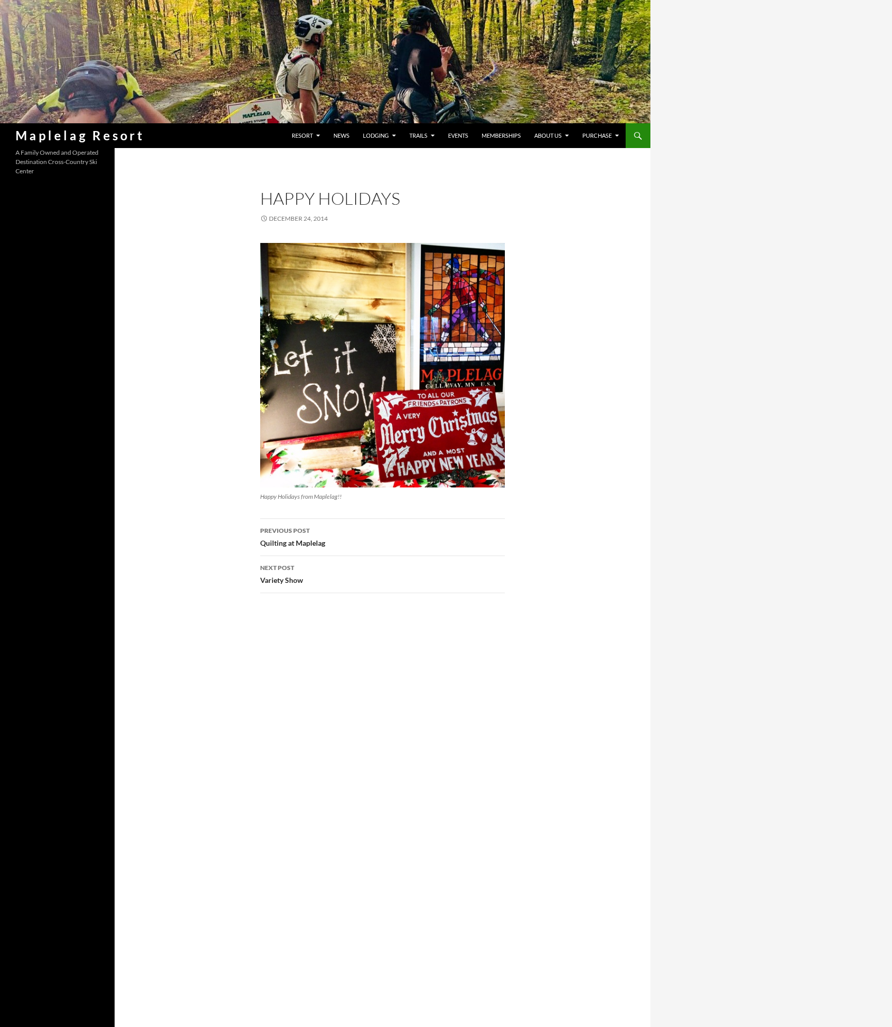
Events (458, 135)
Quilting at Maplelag (292, 537)
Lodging (376, 135)
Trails (418, 135)
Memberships (501, 135)
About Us (548, 135)
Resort (302, 135)
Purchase (597, 135)
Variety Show (281, 574)
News (341, 135)
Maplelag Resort (80, 135)
